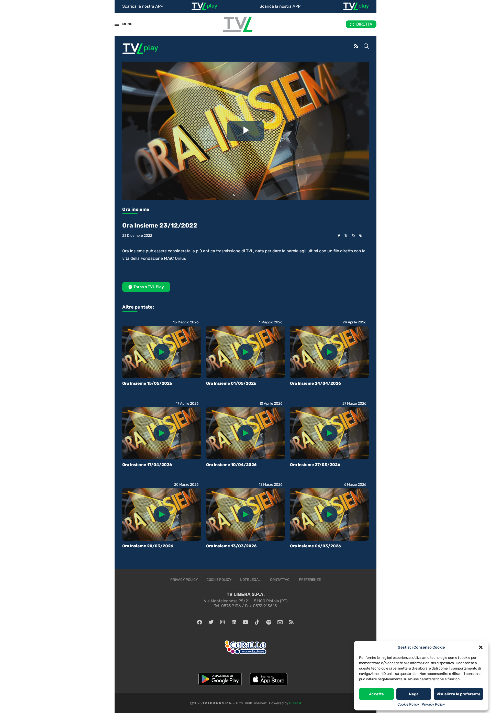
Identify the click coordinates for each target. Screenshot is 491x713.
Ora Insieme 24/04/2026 (315, 383)
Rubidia (295, 703)
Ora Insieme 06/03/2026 (315, 546)
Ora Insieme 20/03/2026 (147, 546)
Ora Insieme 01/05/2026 (231, 383)
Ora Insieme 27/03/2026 (315, 464)
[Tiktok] (257, 622)
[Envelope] (280, 622)
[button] (480, 647)
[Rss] (291, 622)
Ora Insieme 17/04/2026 (147, 464)
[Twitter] (211, 622)
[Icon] (161, 352)
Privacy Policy (433, 704)
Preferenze (310, 580)
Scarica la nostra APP (142, 6)
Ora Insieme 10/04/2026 (231, 464)
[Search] (366, 46)
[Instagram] (222, 622)
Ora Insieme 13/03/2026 (231, 546)
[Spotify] (268, 622)
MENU (124, 24)
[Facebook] (199, 622)
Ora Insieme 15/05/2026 (147, 383)
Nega (414, 694)
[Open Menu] (117, 24)
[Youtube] (245, 622)
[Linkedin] (234, 622)
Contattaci (280, 580)
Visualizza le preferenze (459, 694)
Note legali (251, 580)
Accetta (376, 694)
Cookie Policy (408, 704)
